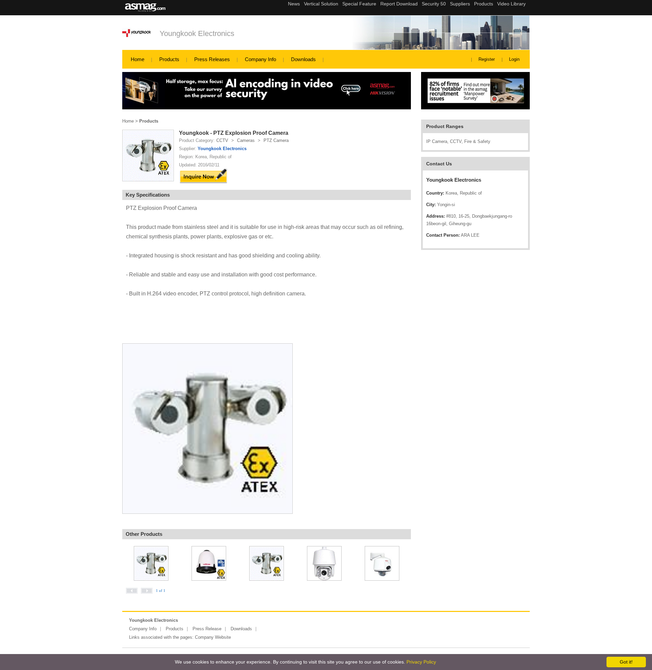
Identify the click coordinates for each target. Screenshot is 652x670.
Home (137, 59)
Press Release (207, 628)
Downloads (303, 59)
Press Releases (212, 59)
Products (169, 59)
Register (486, 59)
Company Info (260, 59)
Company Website (213, 637)
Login (514, 59)
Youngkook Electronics (197, 33)
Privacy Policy (421, 662)
